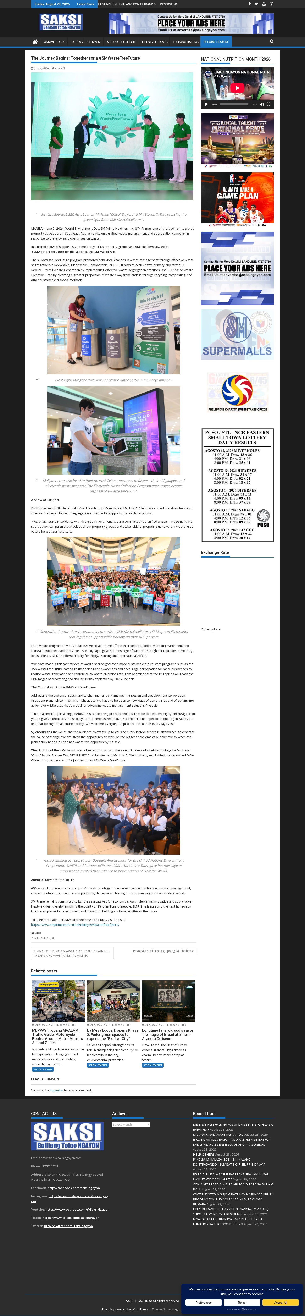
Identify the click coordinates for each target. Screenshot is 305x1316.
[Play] (206, 104)
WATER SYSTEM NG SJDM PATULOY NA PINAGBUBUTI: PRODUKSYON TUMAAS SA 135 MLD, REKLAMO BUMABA (233, 1199)
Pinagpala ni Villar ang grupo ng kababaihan (162, 951)
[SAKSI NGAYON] (35, 41)
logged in (56, 1090)
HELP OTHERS (204, 1154)
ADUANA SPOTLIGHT (121, 42)
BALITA (76, 42)
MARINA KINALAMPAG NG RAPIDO (159, 4)
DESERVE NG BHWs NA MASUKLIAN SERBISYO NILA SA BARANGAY (99, 4)
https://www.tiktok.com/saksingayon (71, 1218)
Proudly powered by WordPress (125, 1309)
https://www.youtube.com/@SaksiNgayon (77, 1209)
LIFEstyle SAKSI (154, 42)
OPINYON (93, 42)
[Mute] (262, 104)
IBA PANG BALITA (185, 42)
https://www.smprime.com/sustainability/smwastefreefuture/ (75, 924)
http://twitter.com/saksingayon (68, 1226)
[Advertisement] (232, 1260)
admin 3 (60, 68)
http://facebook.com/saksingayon (74, 1188)
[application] (237, 87)
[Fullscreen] (268, 104)
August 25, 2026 (44, 1025)
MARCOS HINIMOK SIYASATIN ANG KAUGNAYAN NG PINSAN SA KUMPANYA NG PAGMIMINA (71, 953)
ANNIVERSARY (54, 42)
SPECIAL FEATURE (216, 42)
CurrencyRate (211, 629)
